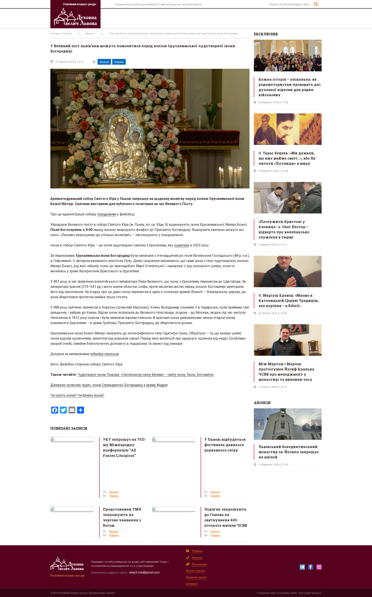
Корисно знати (179, 4)
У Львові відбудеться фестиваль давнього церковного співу (225, 444)
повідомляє (106, 214)
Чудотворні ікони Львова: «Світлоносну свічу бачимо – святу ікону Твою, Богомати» (146, 375)
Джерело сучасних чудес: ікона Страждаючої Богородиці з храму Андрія (108, 385)
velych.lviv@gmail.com (144, 572)
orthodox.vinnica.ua (104, 354)
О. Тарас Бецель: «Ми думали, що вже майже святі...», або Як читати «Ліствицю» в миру (287, 158)
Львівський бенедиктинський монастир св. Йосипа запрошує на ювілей (289, 451)
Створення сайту (266, 592)
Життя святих (159, 4)
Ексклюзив (143, 4)
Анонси (131, 4)
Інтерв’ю (196, 4)
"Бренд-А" (316, 592)
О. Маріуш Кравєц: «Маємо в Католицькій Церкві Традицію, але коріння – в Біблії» (289, 300)
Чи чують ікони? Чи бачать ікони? (77, 395)
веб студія (304, 592)
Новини (120, 4)
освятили (181, 245)
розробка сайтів (288, 592)
